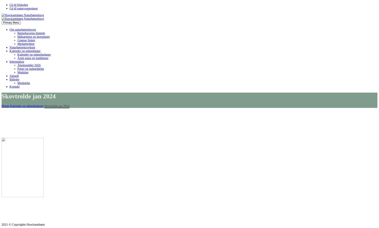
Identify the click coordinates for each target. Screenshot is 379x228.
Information (16, 61)
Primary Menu (11, 22)
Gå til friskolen (18, 5)
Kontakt (14, 86)
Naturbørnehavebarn (22, 47)
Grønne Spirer (26, 40)
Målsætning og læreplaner (33, 36)
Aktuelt (14, 76)
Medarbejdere (26, 44)
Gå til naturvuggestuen (23, 8)
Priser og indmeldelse (30, 68)
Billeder (14, 79)
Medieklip (23, 83)
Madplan (22, 72)
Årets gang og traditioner (32, 58)
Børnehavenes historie (31, 33)
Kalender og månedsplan (24, 51)
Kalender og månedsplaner (34, 54)
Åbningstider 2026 (29, 65)
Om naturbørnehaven (22, 29)
